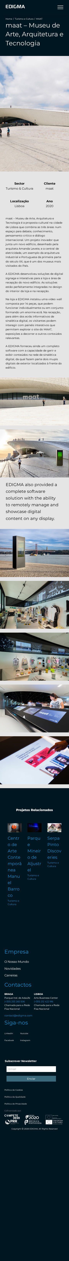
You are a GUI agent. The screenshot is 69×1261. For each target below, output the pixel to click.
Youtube (24, 1033)
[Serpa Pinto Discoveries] (54, 827)
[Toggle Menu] (60, 7)
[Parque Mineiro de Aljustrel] (34, 827)
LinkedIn (8, 1033)
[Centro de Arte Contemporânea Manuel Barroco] (15, 827)
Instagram (25, 1040)
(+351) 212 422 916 (43, 1001)
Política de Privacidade (15, 1104)
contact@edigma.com (18, 1015)
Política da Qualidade (14, 1097)
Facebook (9, 1040)
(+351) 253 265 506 (14, 1001)
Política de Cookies (13, 1090)
